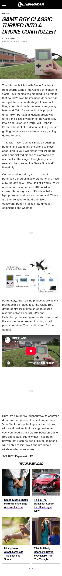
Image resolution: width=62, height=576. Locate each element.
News (5, 14)
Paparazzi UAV (24, 456)
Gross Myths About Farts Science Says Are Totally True (16, 503)
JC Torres (10, 38)
